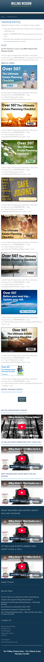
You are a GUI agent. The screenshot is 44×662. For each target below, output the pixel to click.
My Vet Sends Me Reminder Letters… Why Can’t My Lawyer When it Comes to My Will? (21, 613)
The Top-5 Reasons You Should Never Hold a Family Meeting (20, 597)
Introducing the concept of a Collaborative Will (15, 609)
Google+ (17, 9)
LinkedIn (24, 9)
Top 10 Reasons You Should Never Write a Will (15, 607)
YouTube (27, 9)
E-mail (31, 9)
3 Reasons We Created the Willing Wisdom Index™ (17, 600)
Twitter (13, 9)
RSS (20, 9)
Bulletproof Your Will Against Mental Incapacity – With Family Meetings (20, 603)
